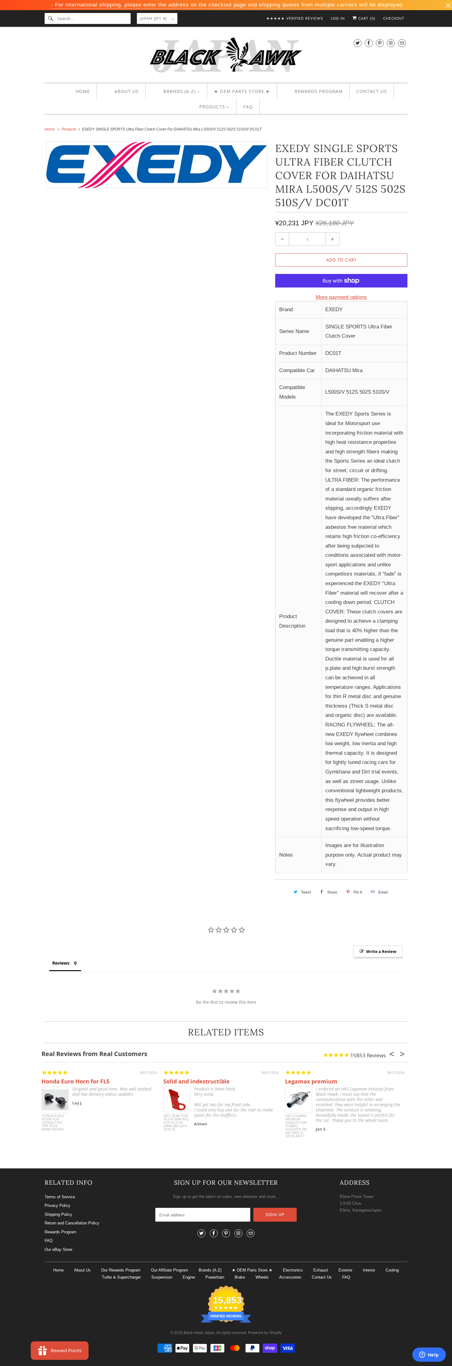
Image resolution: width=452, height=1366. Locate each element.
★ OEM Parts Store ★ (252, 1270)
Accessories (290, 1277)
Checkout (393, 18)
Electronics (293, 1270)
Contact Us (322, 1277)
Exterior (345, 1270)
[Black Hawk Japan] (226, 56)
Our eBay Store (58, 1249)
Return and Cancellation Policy (72, 1223)
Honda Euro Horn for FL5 (75, 1081)
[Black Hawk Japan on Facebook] (369, 43)
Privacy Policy (57, 1205)
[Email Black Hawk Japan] (402, 43)
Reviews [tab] (60, 963)
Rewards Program (60, 1232)
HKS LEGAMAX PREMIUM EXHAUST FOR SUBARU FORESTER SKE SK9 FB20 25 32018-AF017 (296, 1125)
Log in (338, 18)
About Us (82, 1270)
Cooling (392, 1270)
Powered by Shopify (265, 1333)
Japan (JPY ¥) (154, 18)
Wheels (262, 1277)
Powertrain (214, 1277)
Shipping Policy (58, 1214)
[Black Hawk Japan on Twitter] (358, 43)
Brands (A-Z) (210, 1270)
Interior (369, 1270)
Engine (189, 1277)
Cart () (366, 18)
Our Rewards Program (121, 1270)
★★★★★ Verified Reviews (294, 18)
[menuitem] (77, 91)
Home (58, 1270)
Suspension (161, 1277)
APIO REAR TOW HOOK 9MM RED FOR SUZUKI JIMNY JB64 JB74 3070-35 (176, 1122)
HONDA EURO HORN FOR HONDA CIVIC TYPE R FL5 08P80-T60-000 (53, 1122)
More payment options (341, 297)
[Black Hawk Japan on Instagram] (391, 43)
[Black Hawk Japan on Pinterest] (380, 43)
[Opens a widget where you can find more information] (429, 1355)
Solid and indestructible (196, 1081)
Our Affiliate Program (169, 1270)
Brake (240, 1277)
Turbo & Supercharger (121, 1277)
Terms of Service (60, 1197)
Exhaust (320, 1270)
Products (69, 129)
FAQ (49, 1240)
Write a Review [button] (381, 951)
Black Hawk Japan (199, 1333)
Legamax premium (311, 1081)
